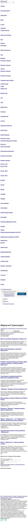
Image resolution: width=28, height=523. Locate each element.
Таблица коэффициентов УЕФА (8, 221)
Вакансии (20, 496)
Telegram (15, 496)
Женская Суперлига (5, 65)
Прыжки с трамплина (6, 265)
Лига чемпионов (5, 203)
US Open (3, 121)
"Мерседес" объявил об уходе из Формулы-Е (14, 389)
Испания (3, 180)
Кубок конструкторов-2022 (7, 151)
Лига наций (3, 217)
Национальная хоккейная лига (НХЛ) (10, 236)
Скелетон (3, 275)
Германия (3, 194)
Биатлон (3, 43)
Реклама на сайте (4, 497)
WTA (2, 102)
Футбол (2, 164)
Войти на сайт (4, 1)
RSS (2, 496)
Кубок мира (3, 45)
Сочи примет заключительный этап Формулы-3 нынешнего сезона (11, 376)
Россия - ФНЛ (4, 170)
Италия (2, 189)
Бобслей (3, 242)
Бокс (2, 54)
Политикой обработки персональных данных (9, 295)
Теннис (2, 86)
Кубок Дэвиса (4, 130)
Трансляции (4, 15)
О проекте (11, 497)
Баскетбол (3, 28)
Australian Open (4, 116)
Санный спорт (4, 270)
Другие (2, 284)
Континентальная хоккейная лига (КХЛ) (11, 232)
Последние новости (5, 10)
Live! (6, 164)
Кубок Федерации (5, 134)
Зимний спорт (4, 240)
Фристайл (3, 279)
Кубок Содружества (5, 50)
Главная (3, 6)
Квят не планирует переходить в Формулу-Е (14, 338)
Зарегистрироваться (19, 464)
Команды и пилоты (5, 160)
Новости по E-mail (7, 496)
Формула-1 (3, 144)
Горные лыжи (4, 247)
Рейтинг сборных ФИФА (7, 212)
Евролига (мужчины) (6, 35)
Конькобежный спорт (6, 252)
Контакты (25, 496)
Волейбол (3, 58)
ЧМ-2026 (3, 226)
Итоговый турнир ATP (6, 125)
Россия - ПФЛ (4, 175)
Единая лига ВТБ (5, 30)
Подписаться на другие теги (7, 333)
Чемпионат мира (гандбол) (7, 80)
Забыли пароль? (10, 464)
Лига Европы (4, 207)
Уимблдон (3, 111)
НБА (2, 39)
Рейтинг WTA (4, 93)
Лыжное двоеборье (5, 256)
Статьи (2, 24)
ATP (2, 97)
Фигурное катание (5, 138)
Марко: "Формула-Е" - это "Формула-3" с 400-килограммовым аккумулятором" (13, 419)
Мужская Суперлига (6, 60)
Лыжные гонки (4, 83)
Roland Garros (4, 107)
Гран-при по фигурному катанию (9, 140)
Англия (2, 184)
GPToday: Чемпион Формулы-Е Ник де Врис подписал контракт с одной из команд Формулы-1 (14, 363)
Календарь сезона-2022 (6, 155)
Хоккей (2, 230)
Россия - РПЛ (4, 166)
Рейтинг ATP (4, 88)
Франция (3, 198)
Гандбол (3, 68)
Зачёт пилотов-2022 (5, 146)
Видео (2, 20)
